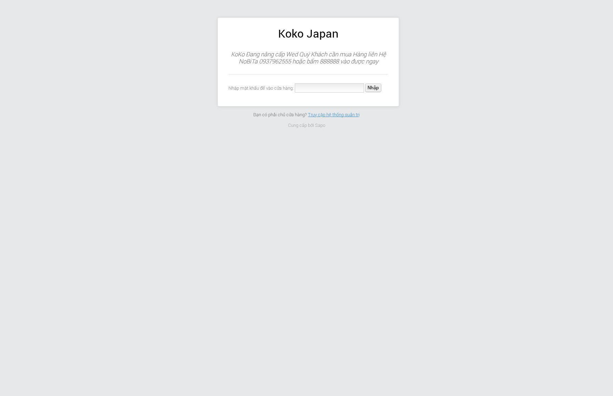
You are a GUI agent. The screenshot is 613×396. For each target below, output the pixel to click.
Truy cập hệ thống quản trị (334, 114)
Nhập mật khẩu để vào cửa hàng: (261, 88)
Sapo (320, 125)
